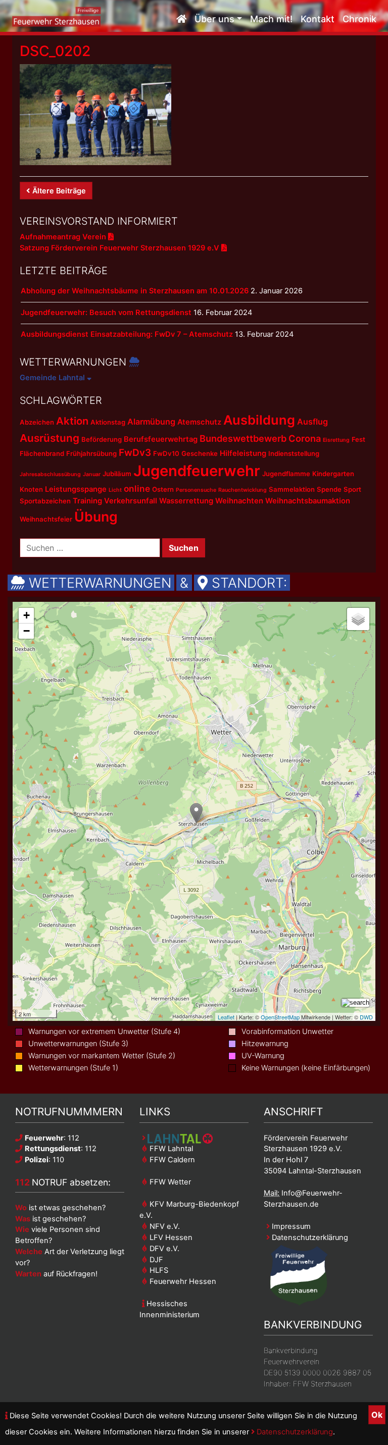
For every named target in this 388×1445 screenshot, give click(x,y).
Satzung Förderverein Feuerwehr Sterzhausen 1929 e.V (120, 247)
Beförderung (101, 439)
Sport (352, 489)
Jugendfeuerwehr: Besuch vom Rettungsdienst (106, 312)
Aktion (72, 421)
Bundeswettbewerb (243, 438)
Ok (376, 1415)
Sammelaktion (292, 489)
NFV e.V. (164, 1226)
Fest (358, 439)
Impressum (290, 1226)
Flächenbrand (42, 453)
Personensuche (196, 490)
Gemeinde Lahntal (53, 377)
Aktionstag (107, 422)
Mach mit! (271, 19)
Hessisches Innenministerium (169, 1309)
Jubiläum (117, 474)
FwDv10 (166, 453)
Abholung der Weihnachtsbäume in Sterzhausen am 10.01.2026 (135, 290)
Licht (115, 490)
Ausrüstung (49, 438)
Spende (329, 489)
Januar (92, 474)
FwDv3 (135, 452)
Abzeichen (37, 422)
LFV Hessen (170, 1237)
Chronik (359, 19)
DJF (155, 1259)
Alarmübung (151, 422)
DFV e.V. (163, 1248)
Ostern (163, 489)
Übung (96, 516)
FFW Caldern (171, 1159)
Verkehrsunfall (130, 500)
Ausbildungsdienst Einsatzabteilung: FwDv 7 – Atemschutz (127, 334)
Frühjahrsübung (91, 453)
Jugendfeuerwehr (196, 471)
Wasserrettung (186, 500)
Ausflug (312, 422)
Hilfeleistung (243, 453)
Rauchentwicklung (242, 490)
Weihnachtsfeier (46, 519)
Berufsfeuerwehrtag (161, 439)
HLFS (158, 1270)
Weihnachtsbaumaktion (307, 500)
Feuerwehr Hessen (182, 1281)
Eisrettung (336, 440)
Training (87, 500)
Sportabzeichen (45, 501)
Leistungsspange (76, 489)
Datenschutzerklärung (294, 1431)
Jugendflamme (286, 474)
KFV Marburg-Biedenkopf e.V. (189, 1210)
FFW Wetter (169, 1181)
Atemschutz (199, 422)
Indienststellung (293, 453)
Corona (304, 438)
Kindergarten (333, 474)
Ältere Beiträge (59, 190)
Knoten (31, 489)
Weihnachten (239, 500)
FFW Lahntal (170, 1148)
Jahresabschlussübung (50, 474)
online (137, 488)
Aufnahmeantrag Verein (64, 236)
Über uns (214, 19)
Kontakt (317, 19)
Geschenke (199, 453)
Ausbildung (259, 420)
